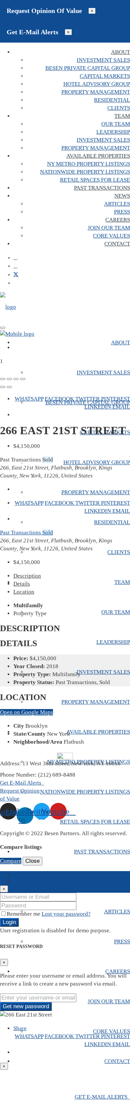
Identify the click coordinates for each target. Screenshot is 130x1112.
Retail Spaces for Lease (95, 180)
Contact (117, 244)
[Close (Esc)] (2, 379)
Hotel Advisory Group (96, 84)
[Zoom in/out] (22, 379)
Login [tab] (20, 875)
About (120, 52)
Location (23, 592)
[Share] (9, 379)
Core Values (111, 236)
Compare (10, 861)
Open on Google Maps (26, 712)
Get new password (26, 1006)
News (122, 196)
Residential (112, 100)
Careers (117, 220)
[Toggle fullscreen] (16, 379)
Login (9, 922)
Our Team (115, 124)
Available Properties (98, 156)
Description (27, 576)
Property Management (95, 92)
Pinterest (115, 399)
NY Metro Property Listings (88, 164)
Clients (118, 108)
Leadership (113, 132)
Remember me (24, 914)
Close (32, 861)
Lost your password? (66, 914)
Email (121, 407)
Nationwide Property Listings (85, 172)
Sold (47, 532)
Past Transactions (102, 188)
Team (122, 116)
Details (21, 584)
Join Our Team (109, 228)
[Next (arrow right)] (9, 387)
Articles (117, 204)
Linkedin (98, 407)
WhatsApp (29, 399)
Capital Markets (105, 76)
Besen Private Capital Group (87, 68)
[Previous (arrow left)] (2, 387)
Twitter (88, 399)
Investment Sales (103, 60)
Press (122, 212)
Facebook (60, 399)
